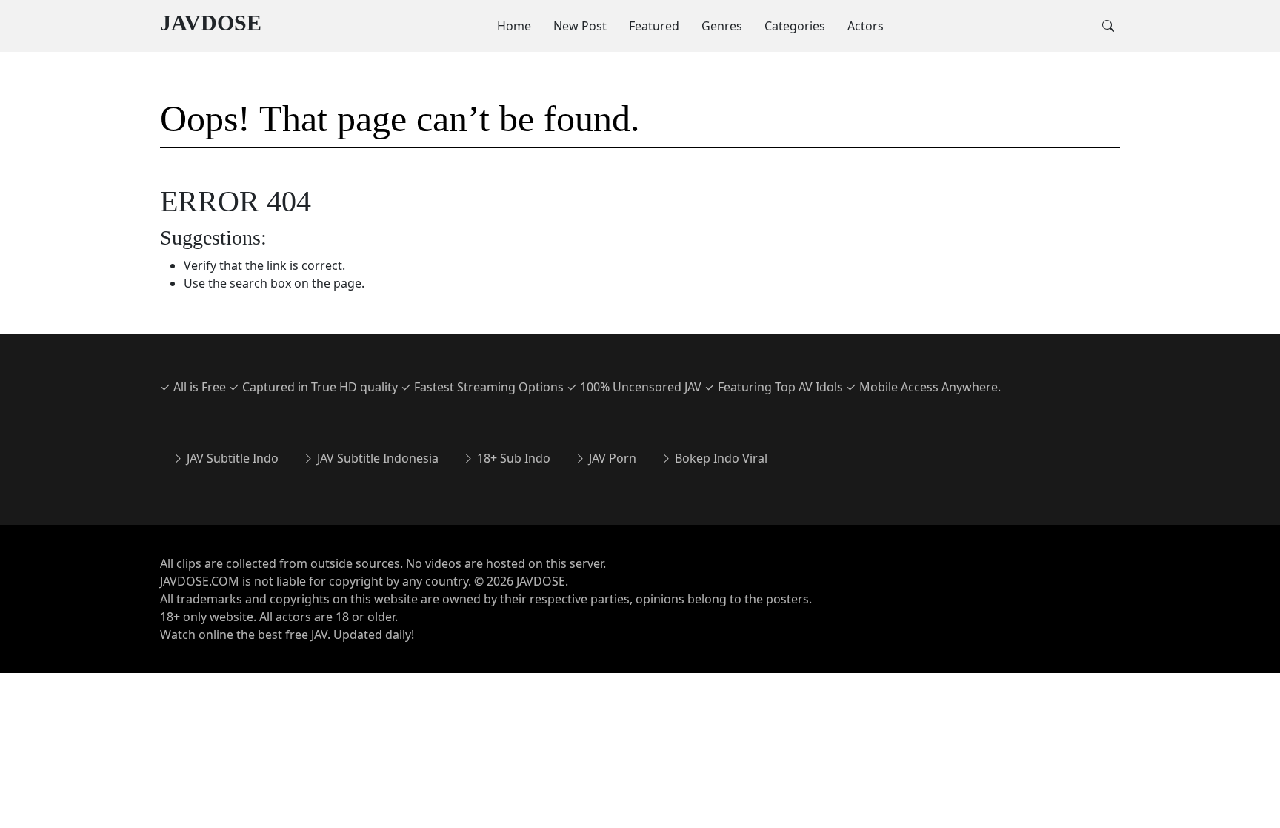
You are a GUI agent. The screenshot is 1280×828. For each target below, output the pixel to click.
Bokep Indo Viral (719, 458)
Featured (654, 26)
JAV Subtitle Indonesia (376, 458)
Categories (794, 26)
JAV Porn (611, 458)
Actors (865, 26)
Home (514, 26)
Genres (721, 26)
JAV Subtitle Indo (231, 458)
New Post (580, 26)
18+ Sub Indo (512, 458)
